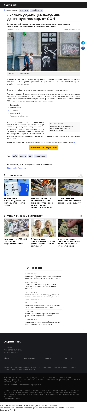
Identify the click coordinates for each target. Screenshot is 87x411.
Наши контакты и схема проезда (16, 377)
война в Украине (40, 156)
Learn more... (70, 407)
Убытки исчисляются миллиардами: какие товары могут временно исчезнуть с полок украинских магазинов (42, 203)
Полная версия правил (12, 399)
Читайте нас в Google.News (43, 148)
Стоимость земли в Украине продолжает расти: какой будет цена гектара (42, 314)
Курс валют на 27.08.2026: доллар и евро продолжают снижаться (15, 241)
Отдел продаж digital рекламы (30, 385)
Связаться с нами (48, 377)
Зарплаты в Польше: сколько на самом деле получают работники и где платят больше (43, 277)
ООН (30, 156)
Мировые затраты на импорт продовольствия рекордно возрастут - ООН (61, 128)
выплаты (23, 156)
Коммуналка (24, 10)
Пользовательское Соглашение (32, 379)
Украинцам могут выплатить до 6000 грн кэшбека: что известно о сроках (15, 201)
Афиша (6, 358)
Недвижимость (30, 358)
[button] (79, 175)
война (15, 156)
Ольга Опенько (74, 30)
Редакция (35, 377)
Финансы (68, 358)
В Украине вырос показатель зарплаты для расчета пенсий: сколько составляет (43, 242)
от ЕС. (76, 142)
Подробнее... (53, 405)
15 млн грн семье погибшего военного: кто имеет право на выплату (69, 200)
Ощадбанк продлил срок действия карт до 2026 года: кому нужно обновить (42, 323)
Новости (48, 358)
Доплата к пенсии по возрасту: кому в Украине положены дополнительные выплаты (40, 286)
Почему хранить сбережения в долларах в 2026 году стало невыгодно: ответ (42, 306)
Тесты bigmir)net (36, 10)
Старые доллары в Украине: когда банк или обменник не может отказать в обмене (69, 242)
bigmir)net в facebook (16, 168)
